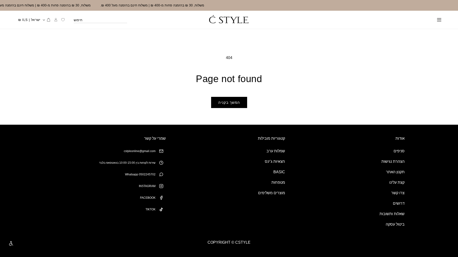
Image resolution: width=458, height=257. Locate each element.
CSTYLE (242, 242)
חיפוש (78, 20)
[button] (439, 19)
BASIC (279, 172)
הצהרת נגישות (393, 161)
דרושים (399, 203)
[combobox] (100, 19)
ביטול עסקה (395, 224)
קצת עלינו (397, 182)
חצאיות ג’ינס (275, 161)
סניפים (399, 151)
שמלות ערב (275, 151)
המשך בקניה (229, 102)
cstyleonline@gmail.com (140, 151)
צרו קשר (398, 193)
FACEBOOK (148, 197)
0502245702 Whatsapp (140, 174)
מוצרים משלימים (271, 193)
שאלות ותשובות (392, 214)
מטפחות (278, 182)
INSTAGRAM (147, 186)
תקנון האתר (395, 172)
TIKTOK (151, 209)
